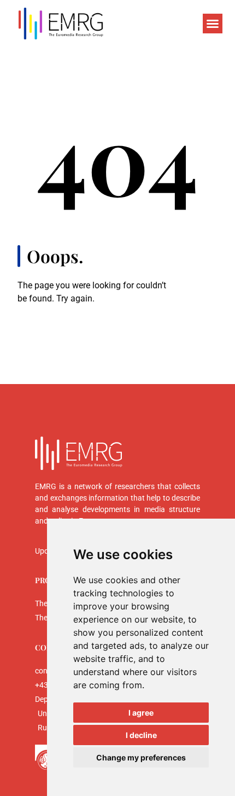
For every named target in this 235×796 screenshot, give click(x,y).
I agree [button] (141, 712)
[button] (212, 23)
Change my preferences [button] (141, 757)
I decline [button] (141, 735)
